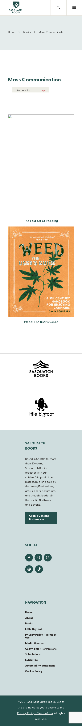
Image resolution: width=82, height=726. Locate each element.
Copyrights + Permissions (41, 649)
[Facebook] (29, 557)
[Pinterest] (29, 569)
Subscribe (31, 660)
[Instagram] (38, 557)
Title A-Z (43, 103)
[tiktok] (39, 569)
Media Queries (34, 643)
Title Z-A (43, 109)
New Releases (40, 97)
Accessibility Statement (40, 665)
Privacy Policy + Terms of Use (40, 636)
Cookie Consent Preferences (39, 518)
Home (29, 612)
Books (29, 623)
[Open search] (58, 8)
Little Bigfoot (33, 629)
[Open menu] (74, 8)
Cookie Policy (33, 671)
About (29, 618)
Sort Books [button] (23, 90)
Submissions (33, 654)
